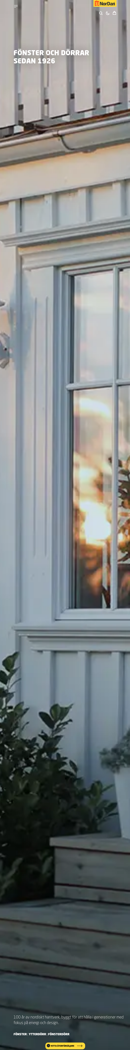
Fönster (20, 1034)
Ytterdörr (37, 1034)
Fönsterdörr (58, 1034)
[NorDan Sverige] (104, 3)
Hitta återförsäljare (62, 1046)
